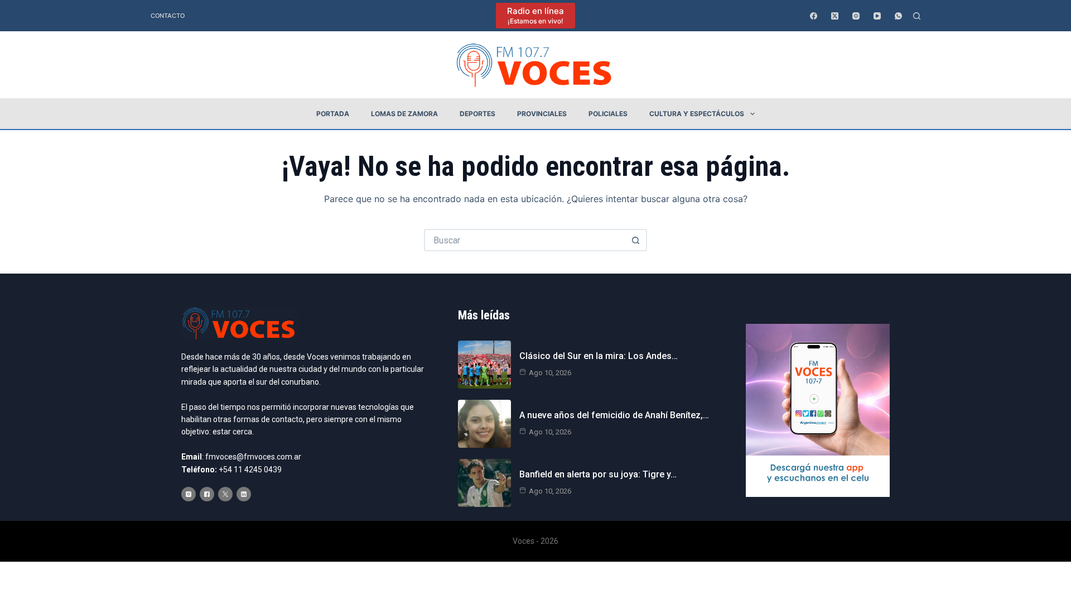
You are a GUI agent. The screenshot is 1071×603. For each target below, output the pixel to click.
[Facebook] (813, 16)
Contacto (168, 16)
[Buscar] (916, 16)
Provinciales (542, 113)
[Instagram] (856, 16)
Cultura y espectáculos (696, 113)
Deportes (477, 113)
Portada (332, 113)
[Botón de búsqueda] (636, 240)
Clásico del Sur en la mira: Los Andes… (598, 356)
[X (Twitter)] (834, 16)
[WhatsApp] (898, 16)
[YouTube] (877, 16)
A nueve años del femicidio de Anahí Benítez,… (614, 415)
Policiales (608, 113)
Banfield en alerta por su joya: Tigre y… (598, 474)
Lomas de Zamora (404, 113)
